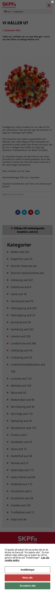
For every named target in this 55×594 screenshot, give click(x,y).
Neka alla (27, 577)
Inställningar (27, 569)
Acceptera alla (27, 585)
